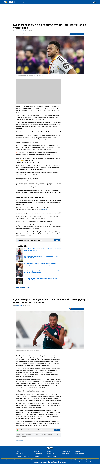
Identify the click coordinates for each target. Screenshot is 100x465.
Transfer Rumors (30, 2)
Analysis (23, 2)
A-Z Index (36, 456)
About (37, 2)
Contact (49, 451)
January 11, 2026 (36, 162)
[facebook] (88, 1)
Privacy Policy (38, 453)
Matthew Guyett (19, 30)
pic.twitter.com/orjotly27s (30, 160)
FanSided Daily (79, 451)
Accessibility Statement (22, 456)
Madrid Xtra (45, 209)
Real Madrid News (24, 287)
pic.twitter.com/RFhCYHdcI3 (30, 178)
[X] (91, 1)
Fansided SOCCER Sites (46, 2)
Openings (36, 451)
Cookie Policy (65, 453)
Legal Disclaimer (79, 453)
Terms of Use (50, 453)
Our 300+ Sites (66, 451)
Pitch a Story (19, 453)
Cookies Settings (51, 456)
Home (17, 287)
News (18, 2)
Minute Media (9, 459)
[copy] (24, 34)
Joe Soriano (18, 305)
